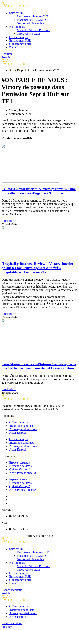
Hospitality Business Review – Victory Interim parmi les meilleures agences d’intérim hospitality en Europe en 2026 (37, 268)
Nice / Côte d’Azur (28, 33)
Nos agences (17, 26)
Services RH (17, 13)
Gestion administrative (30, 23)
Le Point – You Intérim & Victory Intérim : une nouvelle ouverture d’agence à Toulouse (39, 191)
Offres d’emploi (18, 37)
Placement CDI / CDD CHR (34, 19)
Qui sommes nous (20, 44)
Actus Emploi (17, 432)
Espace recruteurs (19, 462)
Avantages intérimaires (23, 429)
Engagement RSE (20, 40)
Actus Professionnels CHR (25, 472)
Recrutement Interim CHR (33, 16)
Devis (12, 47)
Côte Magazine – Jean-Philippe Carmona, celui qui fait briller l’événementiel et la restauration (39, 366)
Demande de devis (20, 466)
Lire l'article (9, 220)
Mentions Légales (12, 535)
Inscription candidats (21, 425)
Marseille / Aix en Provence (33, 30)
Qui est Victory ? (19, 469)
